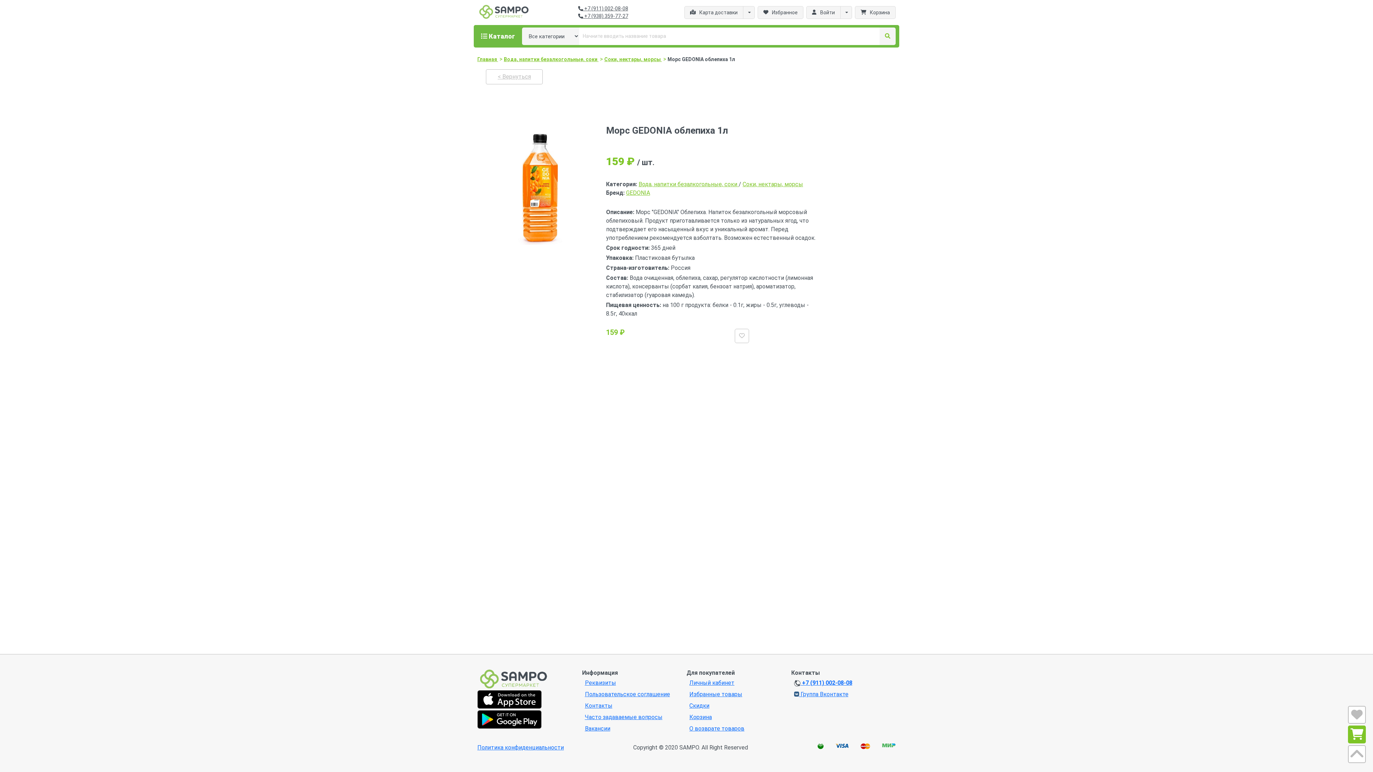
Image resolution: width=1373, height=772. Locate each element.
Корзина (700, 717)
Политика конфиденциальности (520, 747)
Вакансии (597, 728)
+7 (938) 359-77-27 (605, 16)
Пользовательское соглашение (627, 694)
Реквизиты (600, 682)
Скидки (699, 705)
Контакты (598, 705)
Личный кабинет (711, 682)
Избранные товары (715, 694)
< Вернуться (514, 76)
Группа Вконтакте (823, 694)
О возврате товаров (716, 728)
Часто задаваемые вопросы (624, 717)
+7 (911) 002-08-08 (605, 8)
